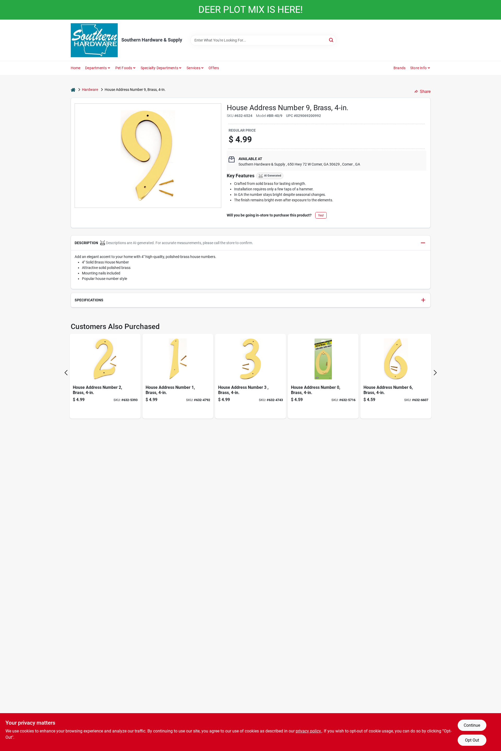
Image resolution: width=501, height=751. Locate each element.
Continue (472, 725)
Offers (213, 68)
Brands (399, 68)
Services (193, 68)
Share (425, 91)
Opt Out (472, 740)
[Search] (331, 40)
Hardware (90, 89)
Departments (96, 68)
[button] (250, 243)
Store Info (418, 68)
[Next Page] (435, 372)
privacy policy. (309, 731)
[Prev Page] (66, 372)
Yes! (321, 215)
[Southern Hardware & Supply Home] (94, 40)
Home (76, 68)
